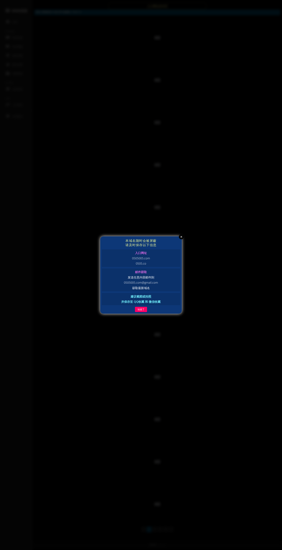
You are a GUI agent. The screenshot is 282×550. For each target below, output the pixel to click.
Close (181, 236)
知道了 (141, 309)
